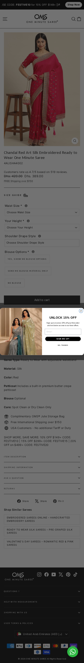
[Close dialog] (81, 311)
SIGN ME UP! (63, 339)
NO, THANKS (63, 345)
